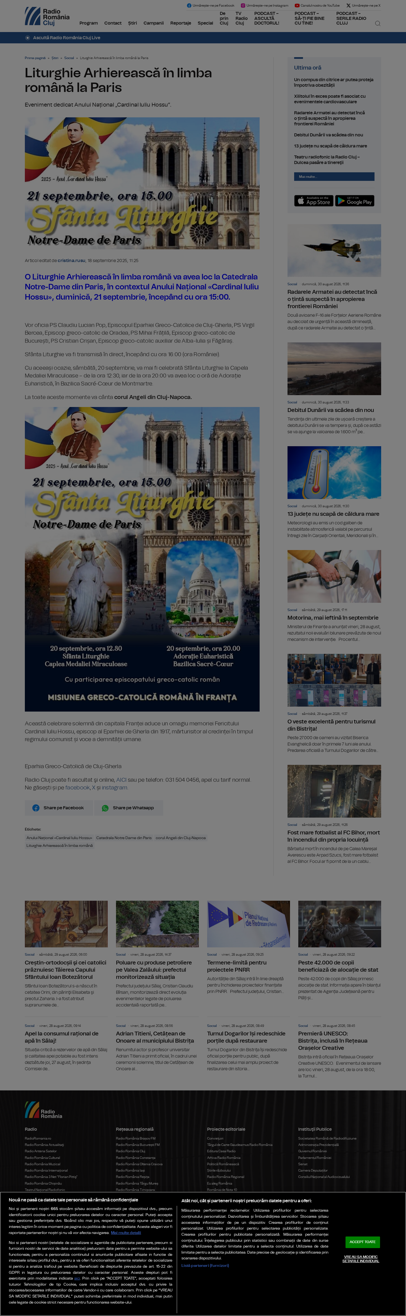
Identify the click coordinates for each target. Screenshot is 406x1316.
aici (77, 1278)
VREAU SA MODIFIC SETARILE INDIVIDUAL (360, 1259)
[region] (203, 1254)
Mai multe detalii (126, 1233)
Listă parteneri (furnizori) (205, 1266)
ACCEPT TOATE (363, 1242)
